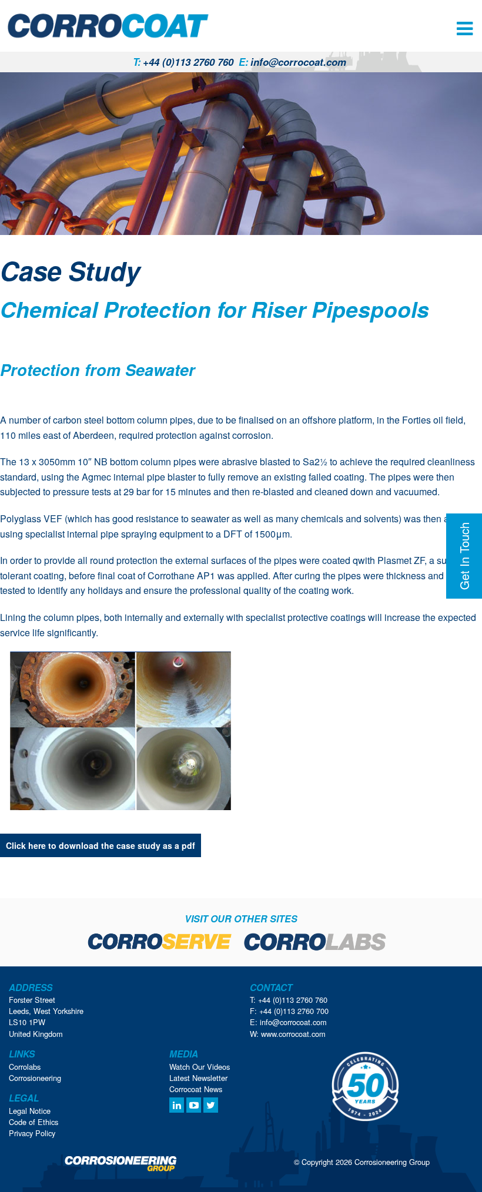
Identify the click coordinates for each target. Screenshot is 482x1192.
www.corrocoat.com (293, 1033)
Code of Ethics (33, 1121)
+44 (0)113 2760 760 (183, 62)
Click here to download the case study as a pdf (100, 845)
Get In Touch (464, 556)
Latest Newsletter (198, 1077)
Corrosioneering (35, 1077)
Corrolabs (25, 1066)
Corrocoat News (195, 1088)
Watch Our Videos (199, 1066)
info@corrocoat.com (292, 62)
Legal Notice (30, 1110)
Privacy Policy (32, 1133)
